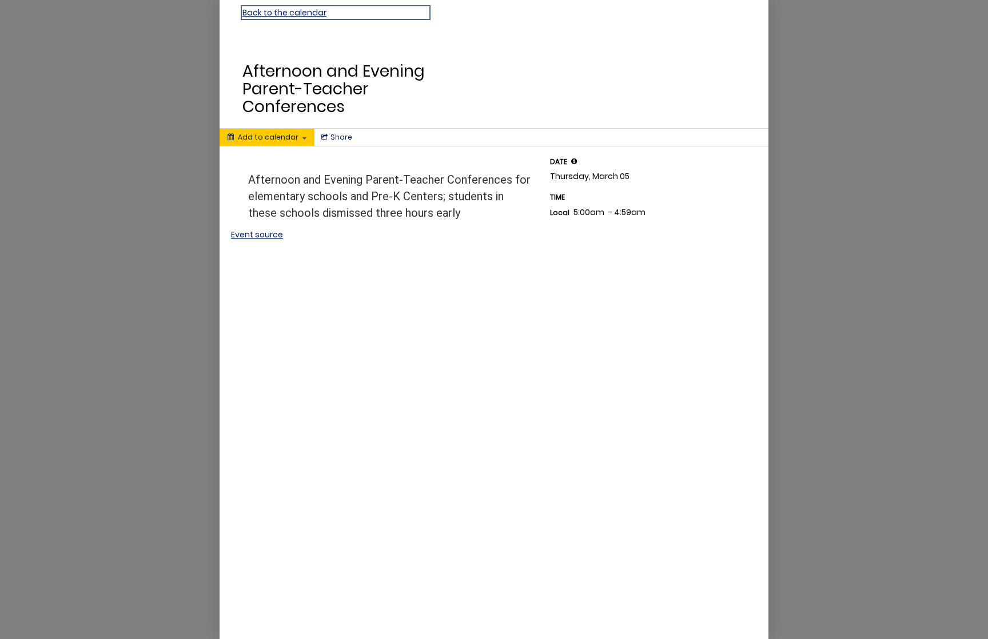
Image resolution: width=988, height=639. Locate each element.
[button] (574, 161)
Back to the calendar (284, 12)
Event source (257, 234)
